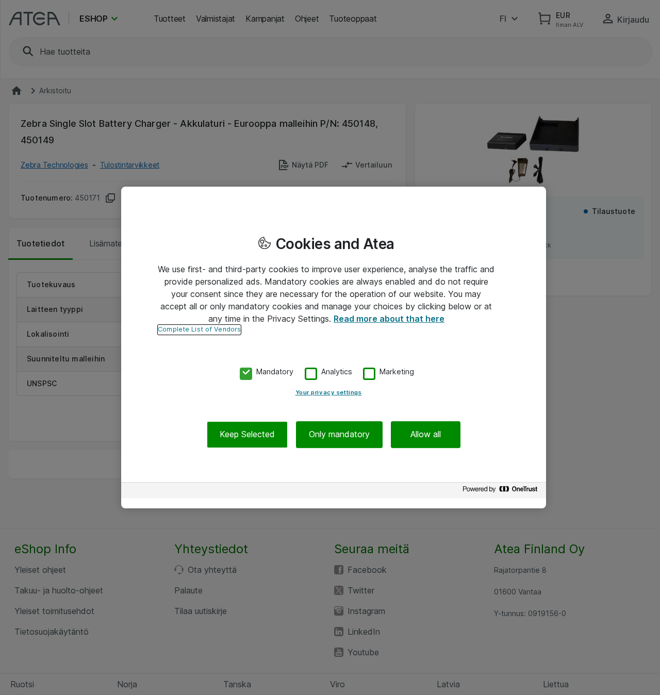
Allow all (425, 434)
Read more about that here (389, 318)
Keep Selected (247, 434)
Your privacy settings (328, 392)
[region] (333, 347)
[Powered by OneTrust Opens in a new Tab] (502, 491)
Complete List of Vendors (199, 329)
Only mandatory (339, 434)
